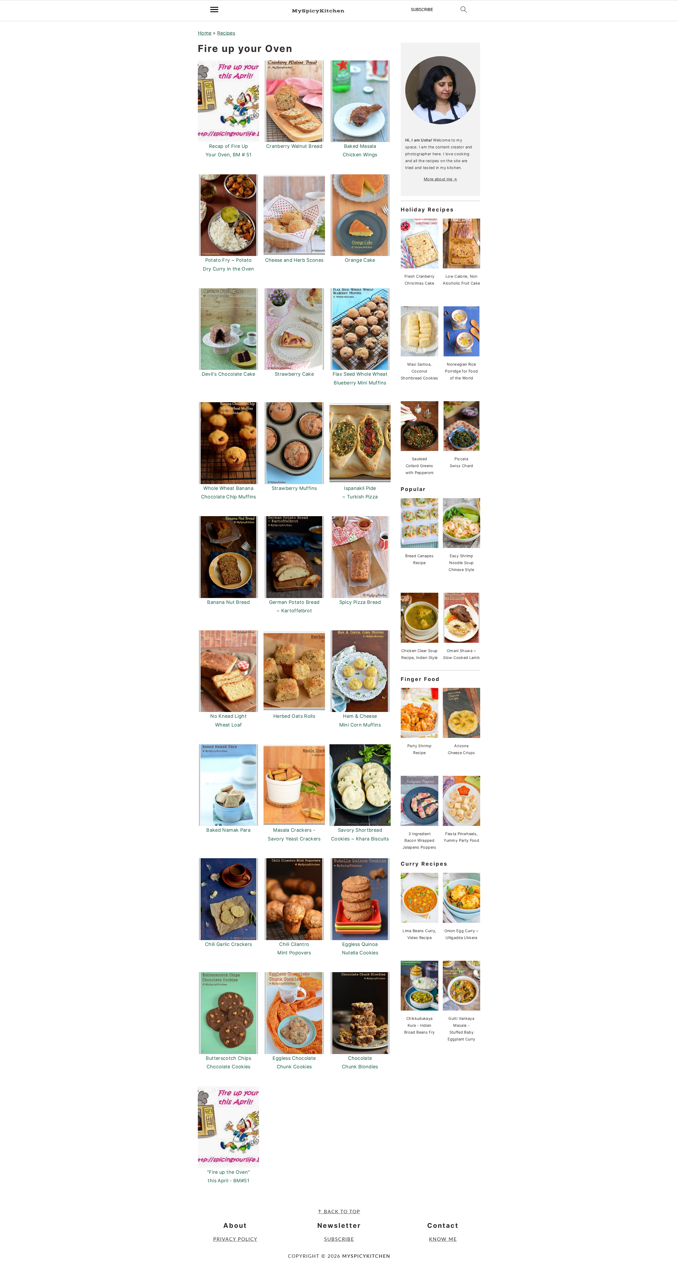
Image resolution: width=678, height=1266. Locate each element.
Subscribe (339, 1239)
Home (204, 33)
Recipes (226, 33)
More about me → (440, 179)
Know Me (443, 1239)
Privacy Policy (235, 1239)
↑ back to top (339, 1212)
